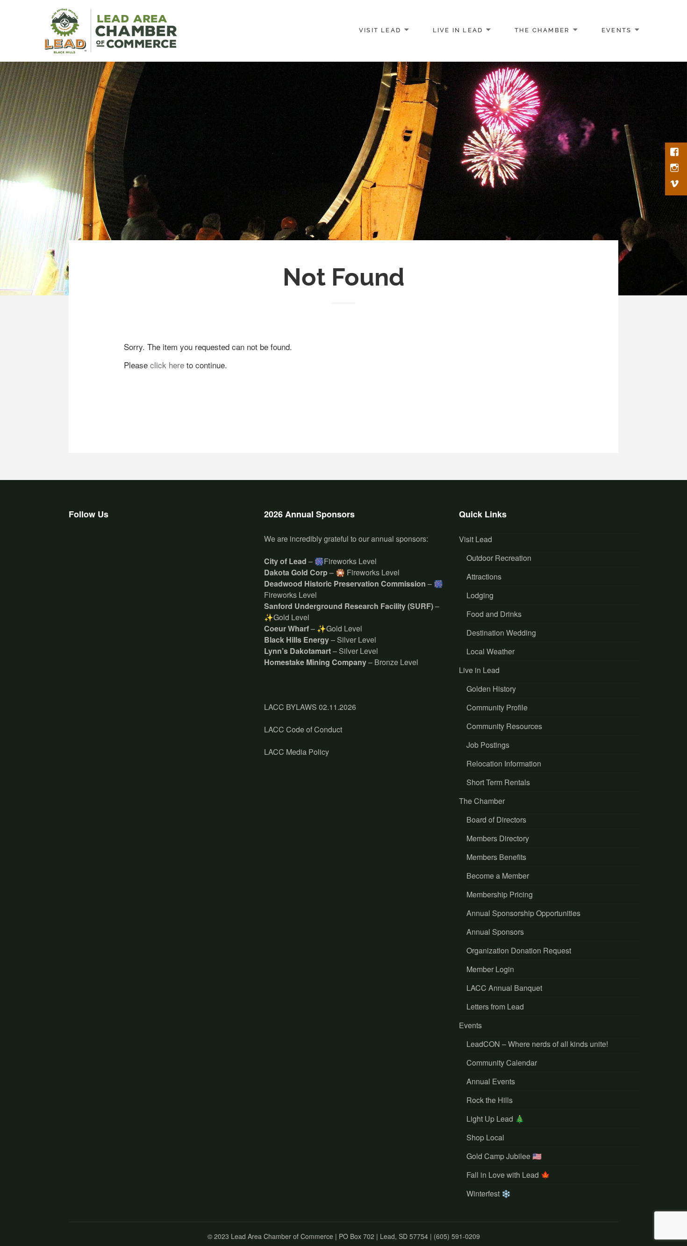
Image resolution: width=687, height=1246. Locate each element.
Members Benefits (496, 857)
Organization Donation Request (518, 950)
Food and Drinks (494, 614)
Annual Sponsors (495, 931)
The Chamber (542, 29)
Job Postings (487, 744)
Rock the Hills (489, 1100)
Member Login (490, 969)
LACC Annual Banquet (504, 987)
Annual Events (490, 1081)
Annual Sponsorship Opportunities (523, 913)
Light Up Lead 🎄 (495, 1118)
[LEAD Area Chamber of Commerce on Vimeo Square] (137, 548)
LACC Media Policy (296, 751)
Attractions (483, 576)
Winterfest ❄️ (488, 1193)
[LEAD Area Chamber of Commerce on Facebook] (81, 548)
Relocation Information (503, 763)
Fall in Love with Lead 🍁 (508, 1174)
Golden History (491, 688)
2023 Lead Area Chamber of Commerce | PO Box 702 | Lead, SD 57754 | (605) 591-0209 (347, 1236)
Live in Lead (458, 29)
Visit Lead (380, 29)
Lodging (480, 595)
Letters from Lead (495, 1006)
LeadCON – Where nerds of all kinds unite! (537, 1043)
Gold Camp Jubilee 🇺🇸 (504, 1156)
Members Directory (497, 838)
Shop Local (485, 1137)
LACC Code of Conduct (303, 729)
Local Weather (490, 651)
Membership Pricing (499, 894)
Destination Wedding (501, 632)
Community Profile (497, 707)
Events (616, 29)
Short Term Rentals (498, 782)
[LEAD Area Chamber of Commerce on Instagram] (109, 548)
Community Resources (504, 726)
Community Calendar (501, 1062)
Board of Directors (496, 819)
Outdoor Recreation (498, 557)
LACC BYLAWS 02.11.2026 (310, 707)
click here (167, 365)
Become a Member (497, 875)
